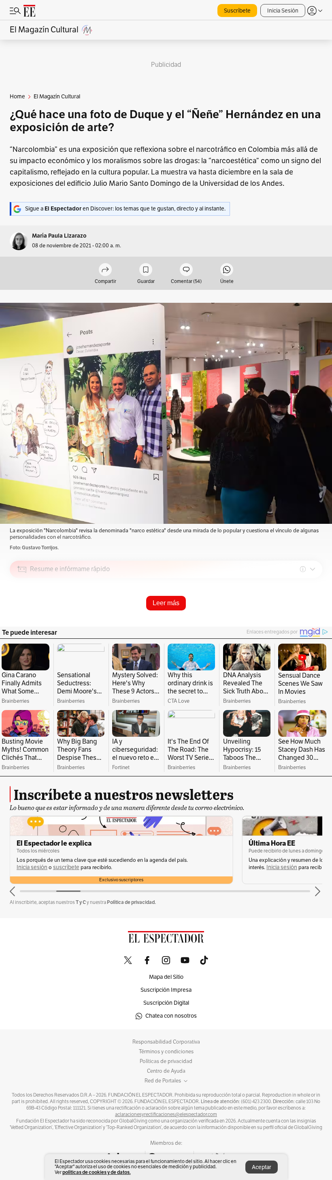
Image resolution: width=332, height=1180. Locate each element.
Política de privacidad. (131, 902)
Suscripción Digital (166, 1002)
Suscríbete (237, 10)
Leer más (166, 603)
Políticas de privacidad (166, 1061)
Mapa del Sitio (166, 977)
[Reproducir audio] (22, 616)
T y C (81, 902)
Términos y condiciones (166, 1052)
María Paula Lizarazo (59, 235)
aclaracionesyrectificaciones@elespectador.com (166, 1114)
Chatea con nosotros (171, 1015)
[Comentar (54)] (186, 270)
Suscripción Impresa (166, 990)
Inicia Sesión (282, 10)
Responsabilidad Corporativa (166, 1042)
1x (313, 626)
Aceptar (261, 1167)
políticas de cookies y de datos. (96, 1172)
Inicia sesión (49, 867)
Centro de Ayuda (166, 1071)
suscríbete (298, 867)
